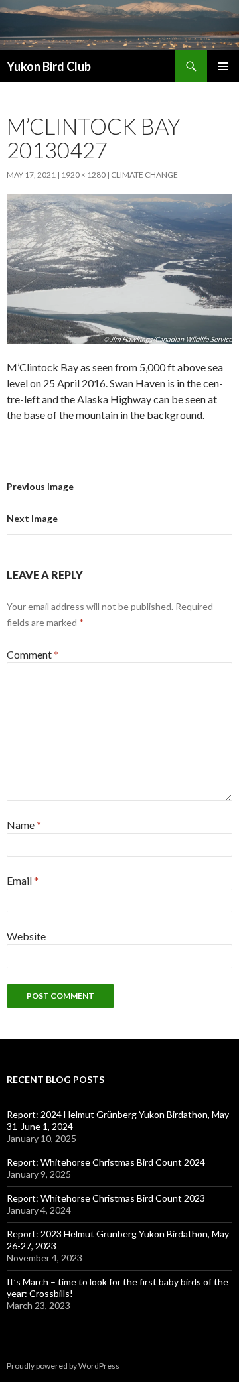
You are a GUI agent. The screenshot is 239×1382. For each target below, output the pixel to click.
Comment (32, 654)
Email (23, 880)
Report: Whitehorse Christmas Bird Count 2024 (106, 1162)
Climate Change (144, 175)
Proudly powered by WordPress (63, 1366)
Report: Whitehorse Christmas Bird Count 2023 (106, 1198)
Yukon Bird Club (49, 66)
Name (24, 824)
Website (26, 936)
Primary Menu (223, 66)
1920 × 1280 (83, 175)
